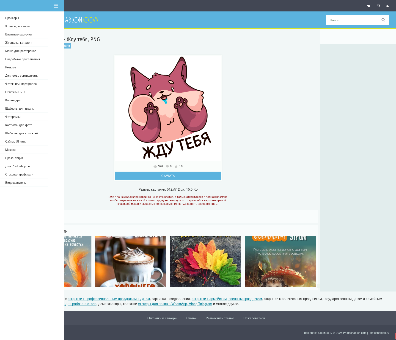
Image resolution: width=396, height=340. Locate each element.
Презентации (14, 158)
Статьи (191, 318)
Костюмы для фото (18, 125)
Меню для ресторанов (20, 51)
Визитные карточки (18, 34)
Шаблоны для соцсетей (21, 133)
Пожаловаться (254, 318)
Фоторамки (12, 116)
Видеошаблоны (15, 182)
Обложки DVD (15, 92)
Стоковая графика (18, 174)
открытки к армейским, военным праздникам (227, 298)
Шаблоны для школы (19, 108)
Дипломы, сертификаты (21, 75)
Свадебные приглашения (22, 59)
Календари (12, 100)
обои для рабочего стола (76, 303)
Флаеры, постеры (17, 26)
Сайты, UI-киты (15, 141)
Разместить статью (220, 318)
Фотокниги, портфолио (21, 83)
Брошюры (12, 18)
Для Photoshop (16, 166)
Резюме (10, 67)
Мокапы (10, 149)
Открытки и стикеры (162, 318)
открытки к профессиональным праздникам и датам (109, 298)
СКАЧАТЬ (168, 175)
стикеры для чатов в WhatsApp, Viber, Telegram (175, 303)
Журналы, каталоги (18, 42)
